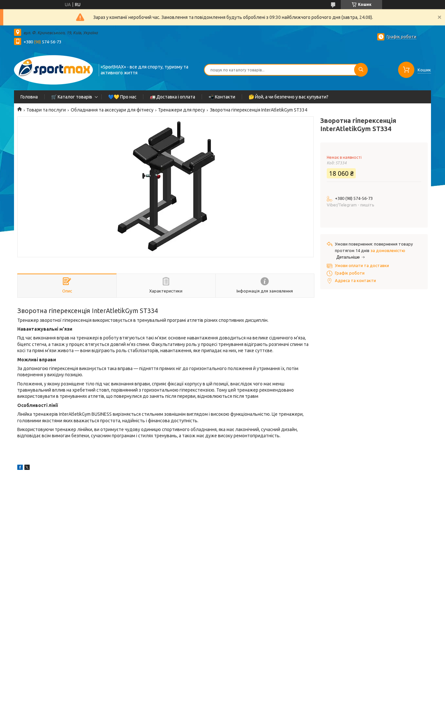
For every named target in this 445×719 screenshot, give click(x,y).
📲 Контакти (221, 97)
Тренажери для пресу (181, 109)
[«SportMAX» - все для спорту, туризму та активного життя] (53, 69)
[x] (27, 468)
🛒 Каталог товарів (71, 97)
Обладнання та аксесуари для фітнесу (112, 109)
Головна (29, 97)
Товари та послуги (46, 109)
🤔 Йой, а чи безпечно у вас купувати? (288, 97)
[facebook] (20, 468)
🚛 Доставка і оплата (172, 97)
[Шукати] (361, 70)
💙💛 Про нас (122, 97)
